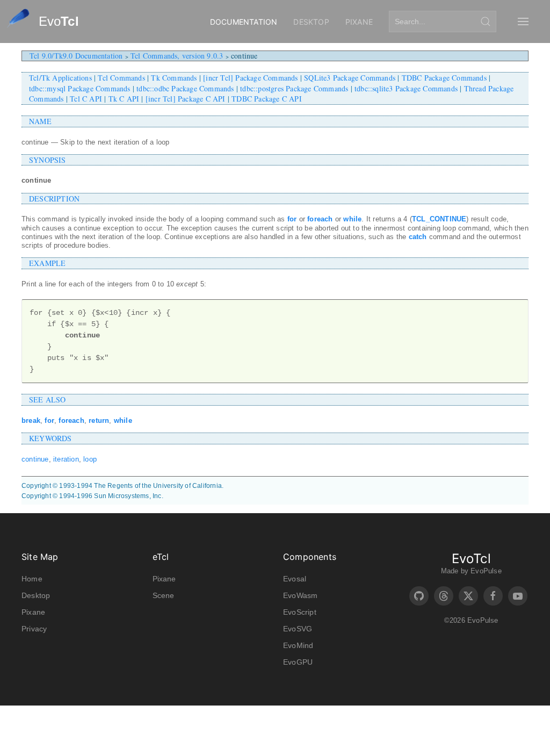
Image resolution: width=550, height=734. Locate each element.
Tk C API (124, 98)
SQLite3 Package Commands (349, 78)
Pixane (359, 21)
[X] (468, 596)
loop (90, 459)
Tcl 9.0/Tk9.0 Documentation (76, 56)
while (352, 219)
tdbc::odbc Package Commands (185, 88)
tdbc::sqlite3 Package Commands (406, 88)
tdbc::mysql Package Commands (80, 88)
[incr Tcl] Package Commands (250, 78)
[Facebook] (493, 596)
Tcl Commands (121, 78)
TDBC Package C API (266, 98)
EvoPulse (486, 571)
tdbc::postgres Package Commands (294, 88)
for (292, 219)
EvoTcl (471, 558)
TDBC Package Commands (444, 78)
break (30, 420)
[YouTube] (517, 596)
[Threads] (443, 596)
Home (31, 578)
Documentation (244, 21)
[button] (523, 21)
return (99, 420)
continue (35, 459)
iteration (66, 459)
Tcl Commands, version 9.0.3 (177, 56)
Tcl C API (86, 98)
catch (418, 237)
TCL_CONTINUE (439, 219)
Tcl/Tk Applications (60, 78)
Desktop (311, 21)
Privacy (34, 628)
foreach (319, 219)
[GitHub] (419, 596)
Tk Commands (174, 78)
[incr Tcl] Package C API (186, 98)
